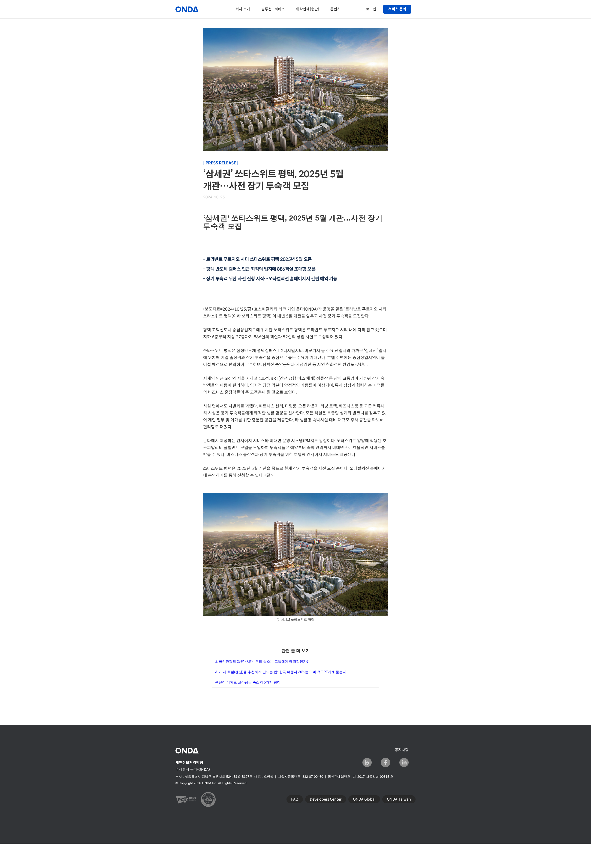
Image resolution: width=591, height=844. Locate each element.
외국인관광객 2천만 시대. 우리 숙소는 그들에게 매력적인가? (261, 661)
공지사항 (402, 749)
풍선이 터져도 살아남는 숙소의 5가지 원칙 (247, 682)
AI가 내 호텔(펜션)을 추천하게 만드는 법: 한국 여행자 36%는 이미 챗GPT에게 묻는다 (280, 672)
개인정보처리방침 (189, 762)
